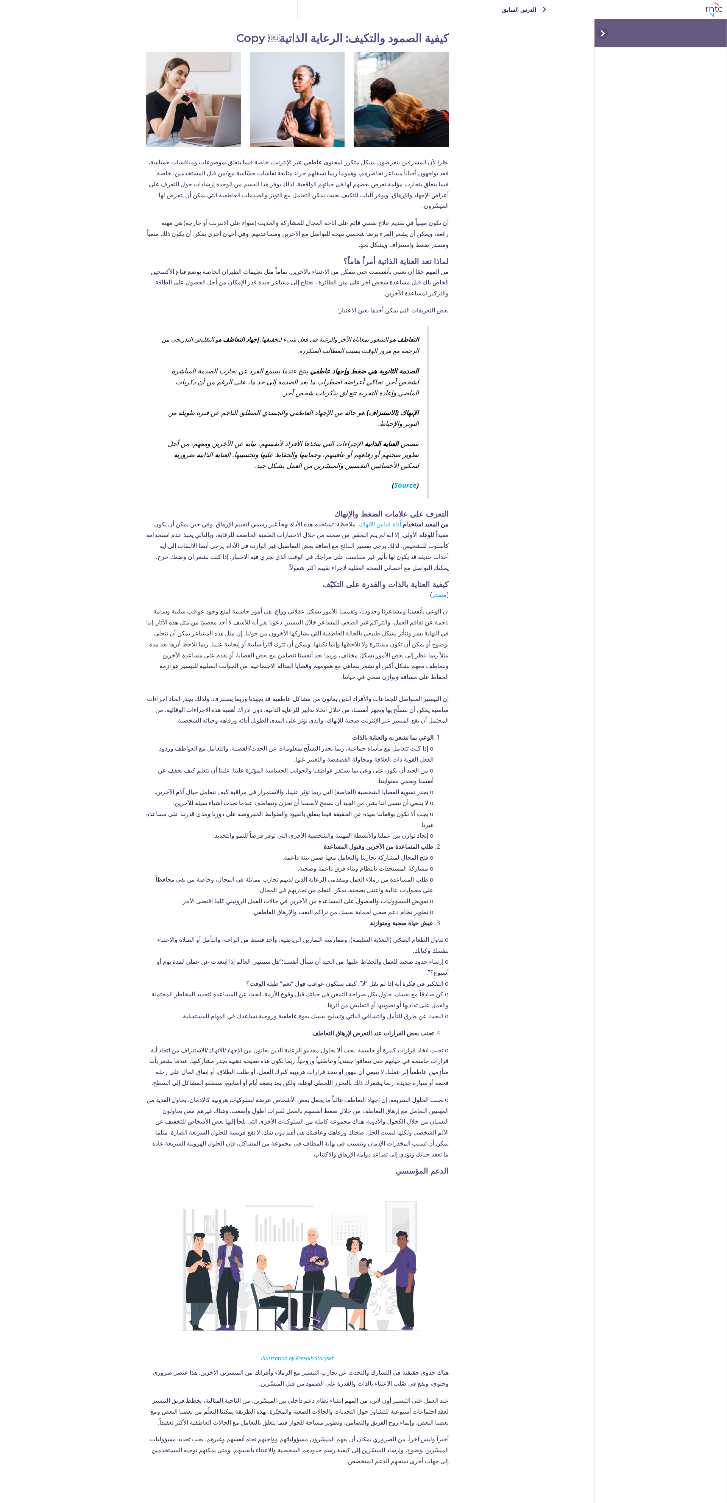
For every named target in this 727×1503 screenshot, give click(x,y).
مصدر (439, 594)
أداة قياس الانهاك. (379, 524)
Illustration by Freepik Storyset (297, 1358)
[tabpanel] (297, 759)
